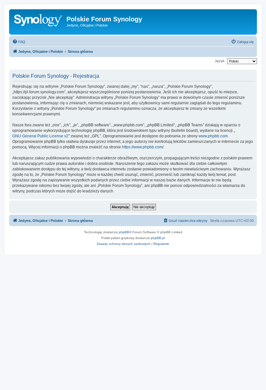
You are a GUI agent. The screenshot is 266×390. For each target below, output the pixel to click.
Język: (220, 61)
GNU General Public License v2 (40, 136)
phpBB (124, 232)
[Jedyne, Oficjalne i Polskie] (38, 21)
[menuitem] (18, 42)
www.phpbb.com (213, 136)
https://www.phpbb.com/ (142, 147)
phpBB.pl (158, 238)
